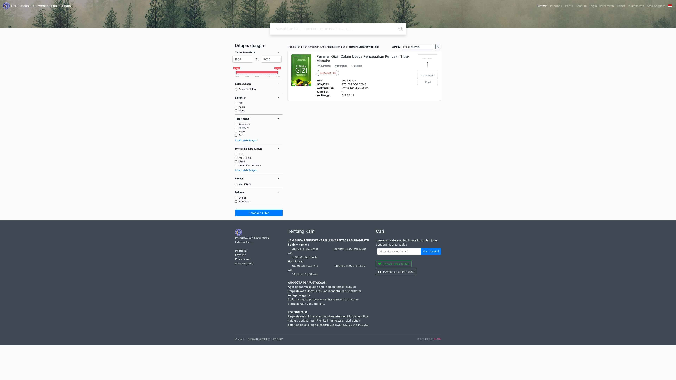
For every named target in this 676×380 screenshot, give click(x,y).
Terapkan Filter (259, 213)
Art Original (245, 157)
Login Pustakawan (601, 6)
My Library (245, 183)
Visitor (620, 6)
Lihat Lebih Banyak (246, 140)
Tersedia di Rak (247, 89)
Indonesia (244, 201)
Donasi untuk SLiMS (396, 264)
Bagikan (357, 65)
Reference (244, 124)
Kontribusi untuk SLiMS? (398, 272)
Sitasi (427, 82)
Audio (242, 106)
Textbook (244, 127)
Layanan (240, 255)
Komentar (326, 65)
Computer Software (250, 165)
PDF (241, 103)
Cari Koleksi (431, 251)
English (243, 197)
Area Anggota (656, 6)
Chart (242, 161)
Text (241, 135)
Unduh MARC (427, 75)
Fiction (242, 131)
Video (242, 110)
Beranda (541, 6)
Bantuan (581, 6)
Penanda (342, 65)
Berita (569, 6)
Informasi (556, 6)
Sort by (396, 46)
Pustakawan (636, 6)
